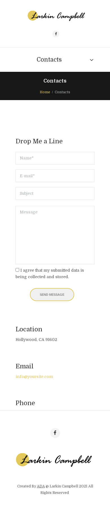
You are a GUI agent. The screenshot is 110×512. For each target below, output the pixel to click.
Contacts (49, 59)
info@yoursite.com (34, 376)
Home (45, 92)
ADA (41, 486)
